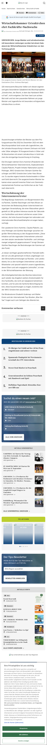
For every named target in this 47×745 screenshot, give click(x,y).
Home (3, 8)
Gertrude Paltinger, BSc (26, 31)
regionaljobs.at (31, 402)
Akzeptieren (23, 728)
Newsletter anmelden (15, 578)
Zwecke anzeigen (23, 741)
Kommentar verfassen (12, 308)
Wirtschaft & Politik (32, 8)
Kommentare (32, 13)
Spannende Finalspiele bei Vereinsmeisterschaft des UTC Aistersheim (25, 358)
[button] (2, 3)
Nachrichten (11, 8)
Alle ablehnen (23, 735)
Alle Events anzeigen (13, 648)
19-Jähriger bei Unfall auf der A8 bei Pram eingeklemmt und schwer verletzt (25, 349)
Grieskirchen (21, 8)
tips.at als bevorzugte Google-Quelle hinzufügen (25, 17)
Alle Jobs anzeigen (13, 437)
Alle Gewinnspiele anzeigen (15, 511)
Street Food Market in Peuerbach (22, 368)
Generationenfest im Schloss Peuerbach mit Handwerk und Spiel (25, 377)
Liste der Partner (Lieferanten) (13, 723)
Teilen (42, 13)
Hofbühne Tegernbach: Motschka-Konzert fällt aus (24, 386)
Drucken (21, 13)
